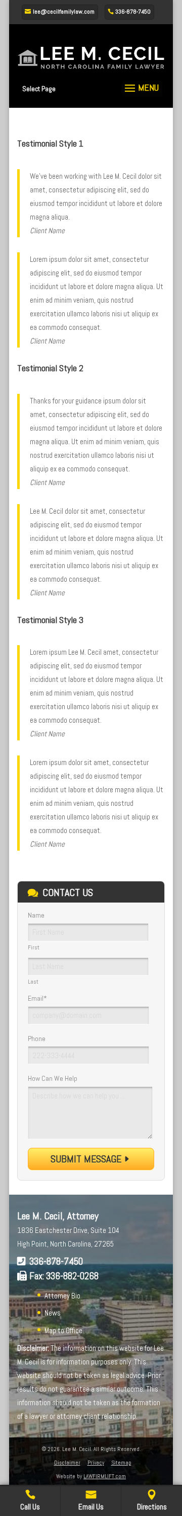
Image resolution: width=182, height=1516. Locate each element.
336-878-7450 (56, 1261)
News (52, 1313)
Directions (152, 1506)
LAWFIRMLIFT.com (104, 1476)
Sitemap (121, 1462)
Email (37, 998)
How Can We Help (52, 1078)
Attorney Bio (62, 1295)
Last (33, 982)
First (33, 947)
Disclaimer (67, 1462)
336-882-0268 (72, 1276)
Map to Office (63, 1330)
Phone (37, 1038)
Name (36, 915)
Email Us (91, 1506)
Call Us (30, 1506)
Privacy (95, 1462)
